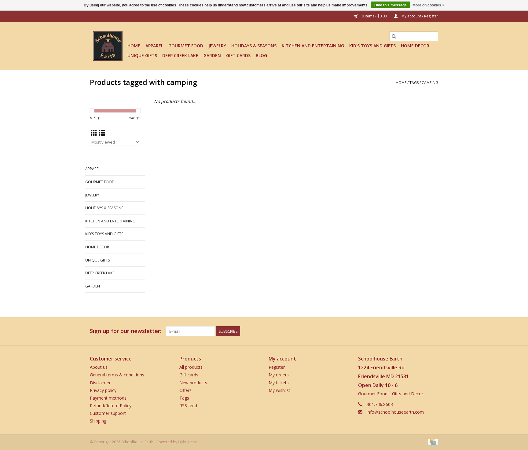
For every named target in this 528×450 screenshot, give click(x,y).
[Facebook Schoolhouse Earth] (400, 331)
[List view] (102, 133)
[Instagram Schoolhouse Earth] (433, 331)
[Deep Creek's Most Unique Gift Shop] (108, 46)
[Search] (393, 36)
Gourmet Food (185, 46)
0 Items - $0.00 (374, 16)
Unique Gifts (142, 55)
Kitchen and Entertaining (313, 46)
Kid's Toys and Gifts (372, 46)
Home (133, 46)
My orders (279, 375)
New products (193, 383)
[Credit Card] (432, 441)
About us (99, 367)
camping (430, 82)
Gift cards (238, 55)
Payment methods (108, 398)
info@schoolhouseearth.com (395, 412)
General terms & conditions (117, 375)
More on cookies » (428, 5)
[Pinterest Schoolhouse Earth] (422, 331)
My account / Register (419, 16)
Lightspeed (187, 442)
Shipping (98, 421)
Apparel (154, 46)
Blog (261, 55)
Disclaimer (100, 383)
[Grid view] (94, 133)
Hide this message (390, 5)
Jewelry (217, 46)
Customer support (108, 413)
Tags (414, 82)
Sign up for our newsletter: (125, 331)
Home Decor (415, 46)
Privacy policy (103, 390)
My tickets (279, 383)
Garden (212, 55)
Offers (185, 390)
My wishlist (279, 390)
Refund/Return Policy (110, 405)
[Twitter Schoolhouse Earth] (411, 331)
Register (277, 367)
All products (191, 367)
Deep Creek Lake (180, 55)
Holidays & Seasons (254, 46)
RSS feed (188, 405)
